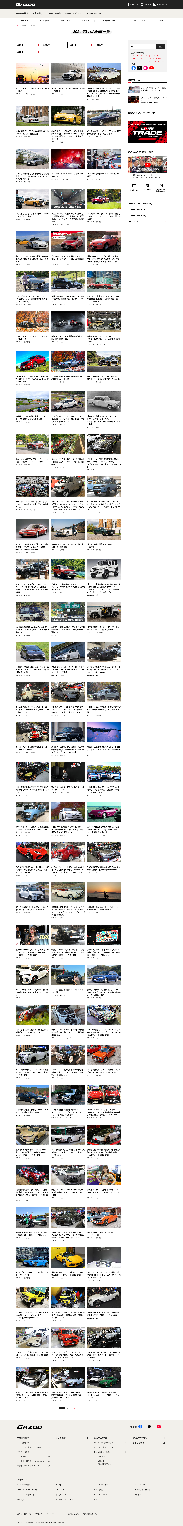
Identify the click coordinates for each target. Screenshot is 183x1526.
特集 (161, 21)
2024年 (73, 45)
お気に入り (134, 4)
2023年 (100, 45)
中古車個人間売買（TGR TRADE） (31, 1461)
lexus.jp (59, 1485)
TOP (17, 25)
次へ (74, 1408)
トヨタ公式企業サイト (26, 1495)
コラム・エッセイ (140, 21)
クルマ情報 (44, 21)
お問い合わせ (73, 1514)
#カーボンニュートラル (152, 58)
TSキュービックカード (141, 1490)
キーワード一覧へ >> (156, 61)
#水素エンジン (136, 58)
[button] (130, 176)
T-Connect (60, 1490)
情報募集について (90, 1514)
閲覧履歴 (147, 4)
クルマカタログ (23, 1452)
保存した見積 (162, 4)
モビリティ (65, 21)
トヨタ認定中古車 (24, 1443)
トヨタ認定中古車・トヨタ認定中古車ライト (103, 1462)
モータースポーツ (110, 21)
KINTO (96, 1500)
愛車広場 (24, 21)
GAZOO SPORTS (137, 209)
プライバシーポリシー (55, 1514)
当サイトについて (24, 1514)
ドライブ (85, 21)
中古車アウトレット (25, 1457)
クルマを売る (91, 13)
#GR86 (156, 56)
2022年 (20, 52)
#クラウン (148, 56)
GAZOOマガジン (73, 13)
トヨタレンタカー (101, 1485)
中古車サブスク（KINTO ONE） (29, 1466)
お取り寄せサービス (102, 1452)
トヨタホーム (137, 1495)
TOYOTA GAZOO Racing (140, 203)
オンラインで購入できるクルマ (29, 1447)
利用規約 (38, 1514)
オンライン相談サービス (103, 1443)
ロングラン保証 (100, 1457)
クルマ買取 (98, 1490)
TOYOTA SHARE (100, 1495)
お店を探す (37, 13)
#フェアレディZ (137, 56)
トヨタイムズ (61, 1495)
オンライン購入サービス (103, 1447)
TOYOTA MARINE (139, 1485)
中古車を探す (22, 13)
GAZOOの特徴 (54, 13)
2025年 (46, 45)
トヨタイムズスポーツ (64, 1500)
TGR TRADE (135, 222)
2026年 (20, 45)
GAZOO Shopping (137, 216)
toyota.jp (20, 1500)
